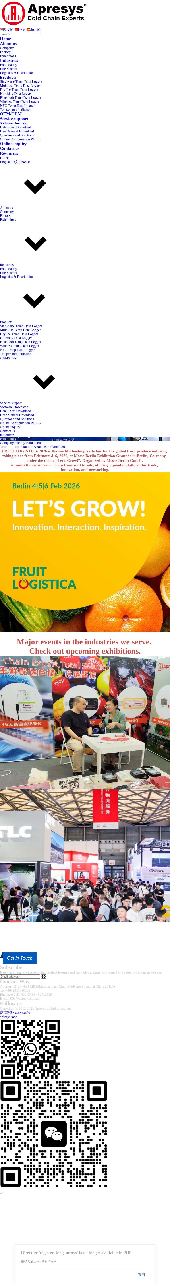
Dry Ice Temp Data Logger (19, 89)
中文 (22, 29)
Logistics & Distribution (17, 73)
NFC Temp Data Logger (17, 105)
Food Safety (8, 65)
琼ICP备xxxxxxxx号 (15, 1012)
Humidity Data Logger (16, 93)
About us (8, 43)
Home (5, 38)
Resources (9, 153)
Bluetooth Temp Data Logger (20, 97)
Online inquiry (13, 143)
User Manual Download (17, 131)
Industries (9, 60)
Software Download (14, 123)
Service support (14, 118)
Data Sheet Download (15, 127)
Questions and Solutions (17, 135)
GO (43, 976)
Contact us (9, 148)
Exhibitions (8, 56)
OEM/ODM (11, 114)
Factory (5, 52)
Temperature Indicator (15, 109)
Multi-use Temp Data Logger (20, 85)
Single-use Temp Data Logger (21, 81)
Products (8, 77)
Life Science (8, 69)
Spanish (35, 29)
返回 (141, 1275)
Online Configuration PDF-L (20, 139)
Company (7, 48)
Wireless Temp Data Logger (19, 101)
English (9, 29)
